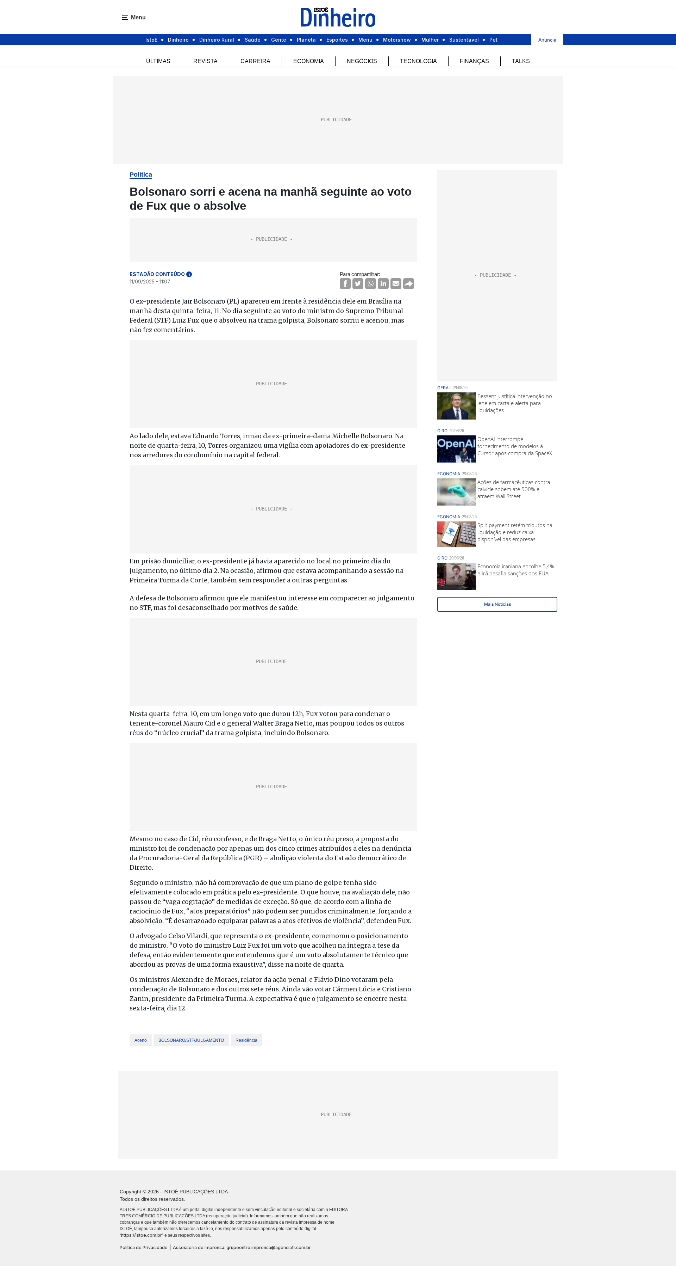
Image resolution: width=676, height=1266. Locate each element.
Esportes (337, 40)
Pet (493, 40)
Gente (278, 40)
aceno (140, 1040)
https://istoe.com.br (141, 1235)
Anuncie (547, 40)
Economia (308, 61)
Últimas (158, 61)
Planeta (306, 40)
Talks (521, 61)
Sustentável (464, 40)
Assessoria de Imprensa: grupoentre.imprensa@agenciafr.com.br (242, 1247)
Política (141, 174)
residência (246, 1040)
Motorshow (397, 40)
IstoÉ (151, 40)
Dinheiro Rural (216, 40)
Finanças (474, 61)
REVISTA (205, 61)
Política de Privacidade (144, 1247)
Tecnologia (418, 61)
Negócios (362, 61)
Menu (365, 40)
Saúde (253, 40)
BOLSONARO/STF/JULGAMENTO (191, 1040)
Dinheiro (178, 40)
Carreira (255, 61)
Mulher (430, 40)
